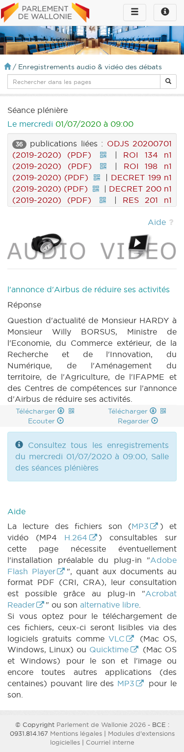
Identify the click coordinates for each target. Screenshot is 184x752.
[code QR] (103, 155)
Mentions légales (76, 733)
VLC (116, 638)
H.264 (75, 537)
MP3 (140, 526)
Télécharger (36, 411)
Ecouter (42, 421)
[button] (168, 81)
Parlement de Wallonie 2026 (101, 724)
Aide (157, 222)
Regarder (134, 421)
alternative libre (109, 605)
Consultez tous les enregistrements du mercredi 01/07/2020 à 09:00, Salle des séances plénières (92, 456)
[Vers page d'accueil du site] (45, 13)
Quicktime (109, 649)
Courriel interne (110, 742)
